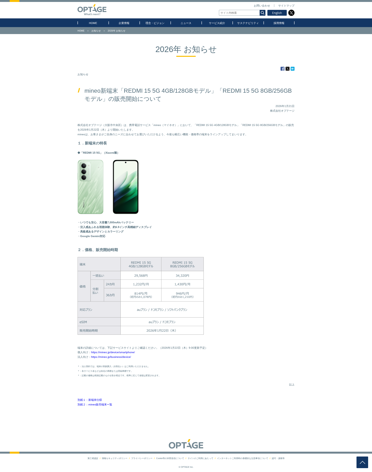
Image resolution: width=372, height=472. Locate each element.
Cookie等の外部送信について (170, 458)
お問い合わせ (262, 5)
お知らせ (96, 31)
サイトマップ (286, 5)
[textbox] (242, 13)
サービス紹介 (217, 23)
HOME (93, 23)
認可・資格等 (278, 458)
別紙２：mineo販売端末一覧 (95, 404)
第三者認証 (93, 458)
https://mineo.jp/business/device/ (111, 356)
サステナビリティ (248, 23)
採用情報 (279, 23)
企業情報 (124, 23)
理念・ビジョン (155, 23)
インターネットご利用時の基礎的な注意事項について (242, 458)
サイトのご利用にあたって (200, 458)
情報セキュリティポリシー (114, 458)
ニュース (186, 23)
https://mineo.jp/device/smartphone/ (113, 352)
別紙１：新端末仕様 (90, 399)
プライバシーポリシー (141, 458)
